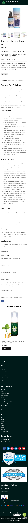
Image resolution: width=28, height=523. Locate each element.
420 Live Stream (4, 431)
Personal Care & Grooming (6, 382)
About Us (3, 389)
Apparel (2, 363)
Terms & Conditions (5, 403)
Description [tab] (4, 80)
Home (3, 514)
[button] (26, 2)
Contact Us (3, 407)
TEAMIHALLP (17, 520)
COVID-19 (3, 429)
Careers (2, 391)
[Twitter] (8, 448)
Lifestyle (2, 425)
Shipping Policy (4, 405)
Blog (2, 414)
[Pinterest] (19, 448)
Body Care (9, 54)
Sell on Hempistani (5, 488)
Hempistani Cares (5, 393)
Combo (2, 367)
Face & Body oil (14, 57)
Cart (10, 514)
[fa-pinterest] (12, 59)
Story (2, 417)
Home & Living (4, 373)
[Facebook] (4, 448)
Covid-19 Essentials (6, 369)
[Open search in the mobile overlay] (21, 2)
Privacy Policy (4, 399)
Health (2, 427)
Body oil (8, 57)
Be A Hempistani (4, 491)
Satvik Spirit (13, 55)
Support (2, 397)
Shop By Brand (4, 380)
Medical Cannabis (5, 378)
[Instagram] (12, 448)
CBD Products (4, 365)
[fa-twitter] (7, 59)
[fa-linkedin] (9, 59)
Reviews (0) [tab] (11, 80)
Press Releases (4, 395)
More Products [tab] (19, 80)
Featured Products (17, 54)
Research (3, 419)
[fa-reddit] (14, 59)
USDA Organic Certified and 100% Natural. (10, 107)
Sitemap (2, 409)
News (2, 423)
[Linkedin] (16, 448)
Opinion (2, 421)
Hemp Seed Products (6, 371)
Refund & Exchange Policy (7, 401)
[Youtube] (23, 448)
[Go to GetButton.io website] (24, 517)
